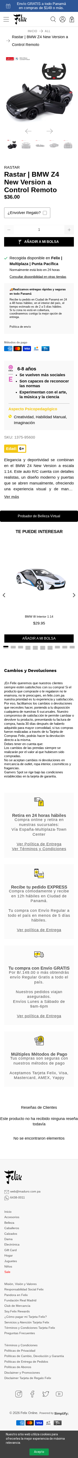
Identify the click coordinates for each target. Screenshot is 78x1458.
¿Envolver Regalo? (24, 213)
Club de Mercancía (17, 1305)
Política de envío (20, 326)
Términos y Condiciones (20, 1345)
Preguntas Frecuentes (19, 1333)
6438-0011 (17, 1197)
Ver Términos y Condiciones (39, 849)
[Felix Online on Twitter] (45, 1393)
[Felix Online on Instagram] (18, 1393)
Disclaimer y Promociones (22, 1372)
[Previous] (28, 131)
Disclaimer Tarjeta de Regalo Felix (27, 1378)
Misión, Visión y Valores (20, 1284)
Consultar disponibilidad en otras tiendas (38, 276)
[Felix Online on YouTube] (59, 1393)
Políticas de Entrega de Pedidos (26, 1361)
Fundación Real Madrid (20, 1300)
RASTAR (12, 167)
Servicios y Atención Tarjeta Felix (26, 1322)
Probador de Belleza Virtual (39, 516)
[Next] (49, 131)
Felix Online (29, 1413)
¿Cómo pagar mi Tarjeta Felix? (25, 1316)
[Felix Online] (19, 19)
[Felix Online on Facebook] (32, 1393)
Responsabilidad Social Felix (24, 1289)
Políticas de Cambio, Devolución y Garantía (34, 1356)
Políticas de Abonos (17, 1367)
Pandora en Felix (16, 1295)
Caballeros (11, 1228)
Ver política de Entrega (39, 930)
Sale (7, 1272)
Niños (8, 1266)
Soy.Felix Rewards (17, 1311)
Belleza (9, 1222)
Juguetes (10, 1261)
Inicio (32, 31)
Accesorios (11, 1217)
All (47, 31)
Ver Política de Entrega (39, 844)
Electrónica (12, 1244)
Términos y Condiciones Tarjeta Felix (29, 1327)
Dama (8, 1239)
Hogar (8, 1255)
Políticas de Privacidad (19, 1350)
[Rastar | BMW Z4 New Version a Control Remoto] (39, 90)
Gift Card (10, 1250)
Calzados (10, 1233)
